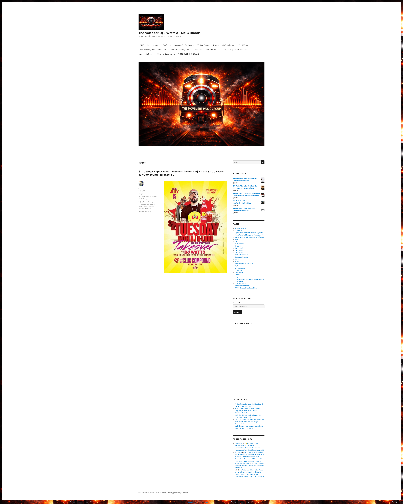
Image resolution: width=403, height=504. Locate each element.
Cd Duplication (239, 244)
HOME (141, 45)
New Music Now (145, 54)
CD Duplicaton (228, 45)
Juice (140, 206)
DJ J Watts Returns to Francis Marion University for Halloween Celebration (249, 465)
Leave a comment (145, 211)
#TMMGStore (242, 45)
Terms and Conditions (242, 286)
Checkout (238, 246)
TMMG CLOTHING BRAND (188, 54)
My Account (239, 266)
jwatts (141, 188)
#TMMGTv (238, 230)
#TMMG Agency (203, 45)
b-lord (147, 202)
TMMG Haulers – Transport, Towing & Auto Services (226, 50)
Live (144, 206)
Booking (237, 239)
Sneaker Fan (239, 443)
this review (238, 452)
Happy (151, 204)
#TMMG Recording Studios (180, 50)
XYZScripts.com (210, 503)
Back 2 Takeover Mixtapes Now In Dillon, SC (249, 237)
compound (153, 202)
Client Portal (239, 248)
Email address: (238, 303)
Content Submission (166, 54)
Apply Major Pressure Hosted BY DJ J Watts (249, 233)
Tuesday (141, 208)
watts (147, 208)
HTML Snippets (192, 503)
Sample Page (239, 272)
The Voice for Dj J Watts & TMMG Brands (169, 33)
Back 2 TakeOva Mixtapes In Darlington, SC (249, 235)
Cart (148, 45)
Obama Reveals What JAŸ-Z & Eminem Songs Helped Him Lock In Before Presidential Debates (247, 411)
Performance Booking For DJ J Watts (178, 45)
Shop (155, 45)
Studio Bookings (240, 283)
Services (198, 50)
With (150, 208)
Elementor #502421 (241, 257)
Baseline (239, 270)
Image (141, 194)
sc (147, 206)
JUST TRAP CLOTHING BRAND (245, 264)
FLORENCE (144, 204)
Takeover (151, 206)
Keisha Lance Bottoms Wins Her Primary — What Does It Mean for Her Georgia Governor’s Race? (249, 422)
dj (139, 204)
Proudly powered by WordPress (178, 493)
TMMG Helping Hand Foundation (152, 50)
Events (216, 45)
